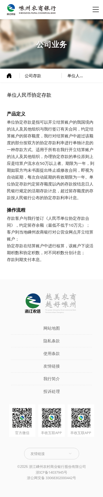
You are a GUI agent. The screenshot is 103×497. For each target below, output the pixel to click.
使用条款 (51, 353)
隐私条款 (51, 340)
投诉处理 (51, 391)
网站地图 (51, 328)
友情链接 (51, 366)
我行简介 (51, 378)
